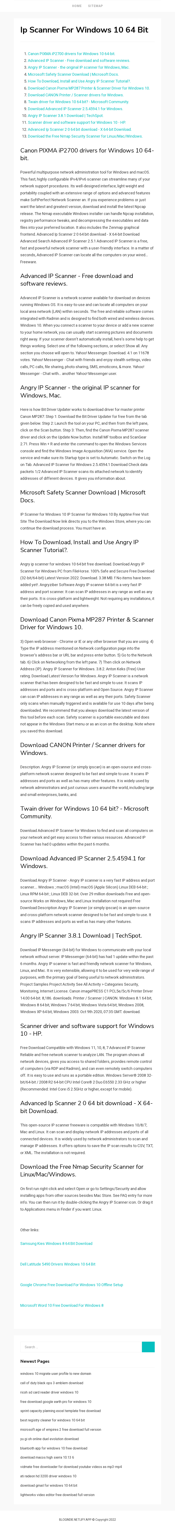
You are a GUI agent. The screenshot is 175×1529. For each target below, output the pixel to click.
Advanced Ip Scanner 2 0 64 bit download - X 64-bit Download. (80, 129)
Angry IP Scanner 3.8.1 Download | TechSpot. (66, 115)
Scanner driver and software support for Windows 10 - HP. (77, 122)
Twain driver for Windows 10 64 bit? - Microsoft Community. (78, 102)
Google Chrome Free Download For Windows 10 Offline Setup (71, 1285)
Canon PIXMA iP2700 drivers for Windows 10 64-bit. (71, 53)
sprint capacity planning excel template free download (60, 1411)
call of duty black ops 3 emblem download (51, 1383)
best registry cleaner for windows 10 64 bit (52, 1420)
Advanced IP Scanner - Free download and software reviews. (79, 60)
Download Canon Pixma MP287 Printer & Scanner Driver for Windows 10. (89, 88)
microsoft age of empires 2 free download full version (60, 1430)
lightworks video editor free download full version (57, 1495)
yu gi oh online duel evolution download (49, 1439)
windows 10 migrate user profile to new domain (55, 1374)
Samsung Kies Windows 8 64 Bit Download (56, 1243)
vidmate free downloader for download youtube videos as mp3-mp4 (71, 1467)
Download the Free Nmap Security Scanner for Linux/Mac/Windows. (85, 136)
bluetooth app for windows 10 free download (53, 1448)
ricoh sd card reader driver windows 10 (49, 1392)
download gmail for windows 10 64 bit (48, 1485)
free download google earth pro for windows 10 (55, 1402)
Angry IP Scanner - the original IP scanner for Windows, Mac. (79, 67)
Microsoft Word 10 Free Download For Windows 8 (62, 1305)
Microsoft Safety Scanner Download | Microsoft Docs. (73, 74)
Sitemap (95, 6)
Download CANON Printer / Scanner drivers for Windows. (76, 95)
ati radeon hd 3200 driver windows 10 (48, 1476)
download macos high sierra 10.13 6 (47, 1457)
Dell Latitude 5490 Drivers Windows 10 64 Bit (57, 1264)
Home (77, 6)
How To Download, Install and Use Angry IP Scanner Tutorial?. (79, 81)
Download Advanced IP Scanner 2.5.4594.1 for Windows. (75, 109)
